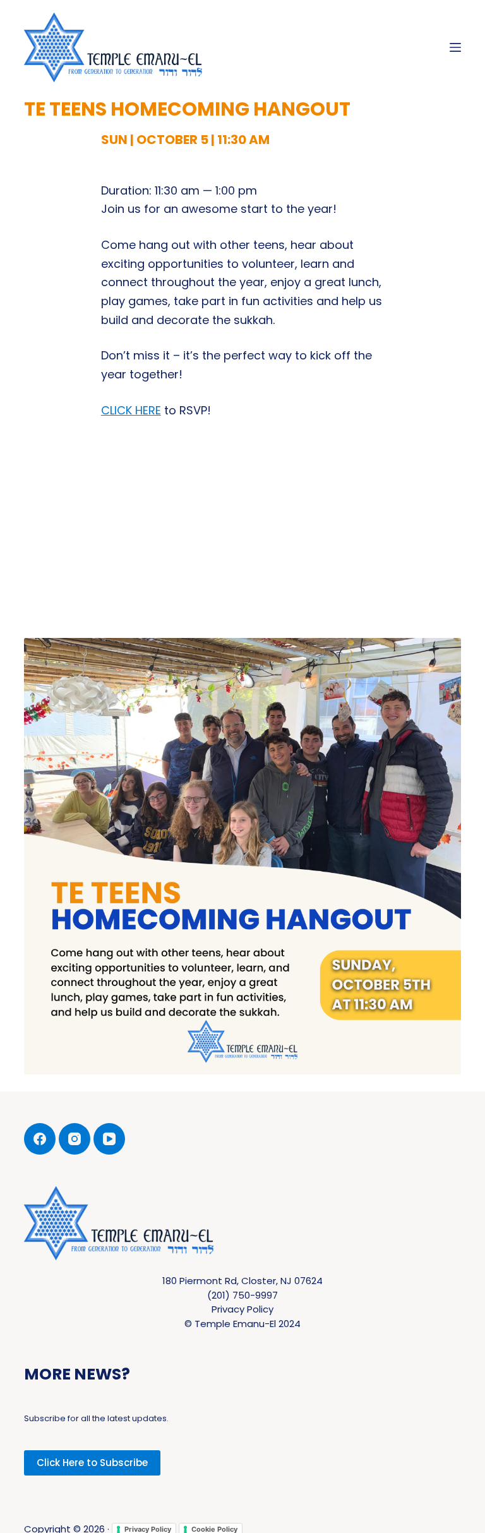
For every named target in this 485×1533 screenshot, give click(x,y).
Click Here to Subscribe (92, 1462)
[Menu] (455, 47)
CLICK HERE (131, 410)
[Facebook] (40, 1139)
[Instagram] (74, 1139)
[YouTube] (109, 1139)
